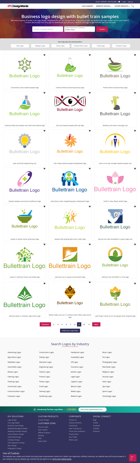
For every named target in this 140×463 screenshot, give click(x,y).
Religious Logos (108, 372)
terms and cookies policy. (62, 459)
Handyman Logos (77, 352)
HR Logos (74, 362)
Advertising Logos (14, 352)
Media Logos (75, 391)
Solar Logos (106, 381)
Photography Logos (109, 362)
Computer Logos (14, 396)
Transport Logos (121, 46)
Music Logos (107, 352)
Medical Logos (76, 396)
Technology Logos (109, 396)
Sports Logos (107, 391)
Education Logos (45, 362)
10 (84, 324)
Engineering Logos (46, 367)
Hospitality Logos (77, 357)
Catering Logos (13, 377)
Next (96, 324)
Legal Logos (75, 377)
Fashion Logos (44, 372)
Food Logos (43, 386)
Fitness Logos (44, 381)
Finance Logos (44, 377)
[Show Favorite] (119, 2)
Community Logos (14, 386)
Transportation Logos (81, 46)
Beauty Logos (13, 372)
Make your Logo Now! (70, 331)
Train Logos (20, 46)
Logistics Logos (76, 381)
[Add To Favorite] (44, 54)
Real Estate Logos (108, 367)
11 (89, 324)
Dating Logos (44, 357)
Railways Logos (40, 46)
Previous (45, 324)
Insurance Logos (77, 367)
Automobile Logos (14, 367)
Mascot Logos (76, 386)
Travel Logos (101, 46)
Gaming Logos (44, 391)
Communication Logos (16, 391)
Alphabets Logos (14, 362)
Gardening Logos (45, 396)
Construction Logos (46, 352)
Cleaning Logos (13, 381)
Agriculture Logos (14, 357)
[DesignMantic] (18, 6)
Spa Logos (106, 386)
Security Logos (107, 377)
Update (102, 29)
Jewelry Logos (76, 372)
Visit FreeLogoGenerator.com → (92, 409)
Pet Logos (106, 357)
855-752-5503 (112, 2)
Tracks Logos (60, 46)
